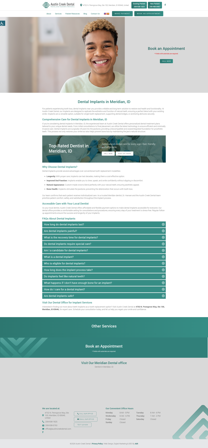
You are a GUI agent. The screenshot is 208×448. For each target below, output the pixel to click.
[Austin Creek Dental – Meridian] (58, 5)
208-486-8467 (155, 6)
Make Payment (122, 13)
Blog (85, 13)
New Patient (155, 3)
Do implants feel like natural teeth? (64, 276)
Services (58, 13)
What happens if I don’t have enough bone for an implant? (78, 283)
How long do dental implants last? (64, 224)
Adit (136, 443)
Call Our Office (86, 414)
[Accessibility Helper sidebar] (2, 23)
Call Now (166, 61)
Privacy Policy (97, 443)
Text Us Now (82, 425)
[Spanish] (108, 14)
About (48, 13)
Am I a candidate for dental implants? (66, 250)
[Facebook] (165, 5)
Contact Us (95, 13)
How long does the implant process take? (68, 270)
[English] (105, 14)
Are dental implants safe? (59, 296)
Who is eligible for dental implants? (64, 263)
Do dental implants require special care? (67, 244)
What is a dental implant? (59, 257)
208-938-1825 (139, 6)
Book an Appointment (149, 13)
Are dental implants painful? (60, 231)
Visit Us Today (124, 153)
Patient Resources (72, 13)
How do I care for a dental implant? (64, 289)
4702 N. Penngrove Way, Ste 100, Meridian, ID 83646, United (106, 5)
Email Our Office (86, 419)
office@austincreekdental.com (58, 429)
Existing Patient (139, 3)
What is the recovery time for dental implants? (71, 237)
